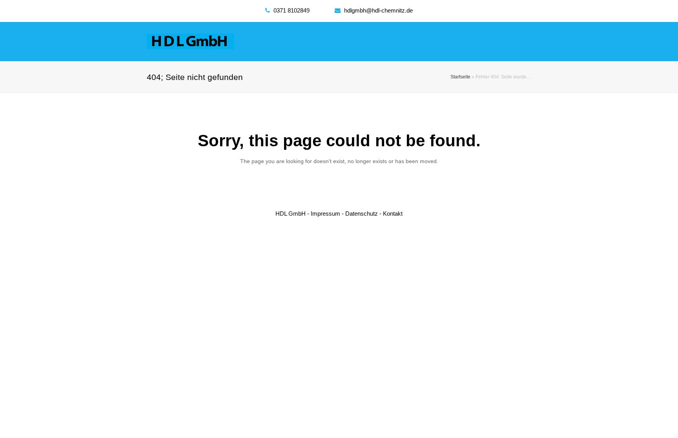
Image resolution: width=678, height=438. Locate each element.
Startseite (460, 76)
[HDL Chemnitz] (190, 41)
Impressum (325, 213)
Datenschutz (361, 213)
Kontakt (393, 213)
